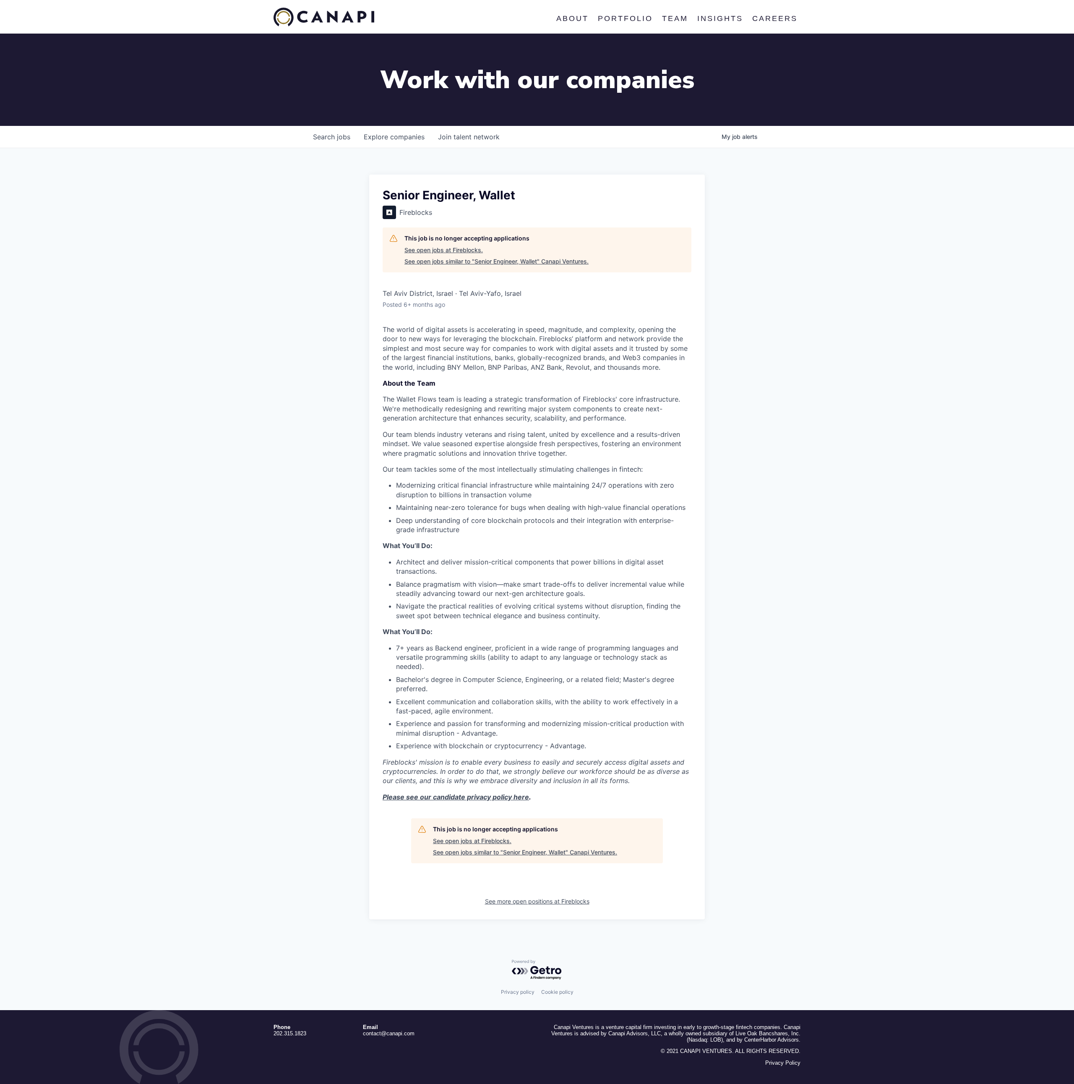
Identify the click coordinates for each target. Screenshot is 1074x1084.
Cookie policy (557, 992)
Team (675, 18)
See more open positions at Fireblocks (537, 901)
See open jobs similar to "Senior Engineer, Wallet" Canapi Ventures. (496, 261)
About (572, 18)
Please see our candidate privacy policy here (456, 797)
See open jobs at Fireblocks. (443, 249)
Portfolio (624, 18)
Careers (774, 18)
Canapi (324, 17)
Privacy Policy (782, 1063)
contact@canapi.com (388, 1033)
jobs (331, 137)
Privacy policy (517, 992)
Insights (720, 18)
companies (394, 137)
